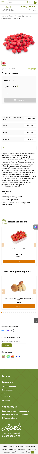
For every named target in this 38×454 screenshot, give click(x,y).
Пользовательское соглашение (15, 415)
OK (32, 452)
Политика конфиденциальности (15, 411)
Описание (6, 148)
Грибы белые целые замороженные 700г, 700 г (19, 299)
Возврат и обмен (9, 386)
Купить (19, 306)
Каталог (6, 376)
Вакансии (6, 400)
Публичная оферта (9, 418)
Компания (7, 382)
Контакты (6, 397)
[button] (3, 291)
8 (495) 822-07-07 (28, 6)
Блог (3, 393)
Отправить (6, 345)
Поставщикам (7, 390)
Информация (9, 407)
